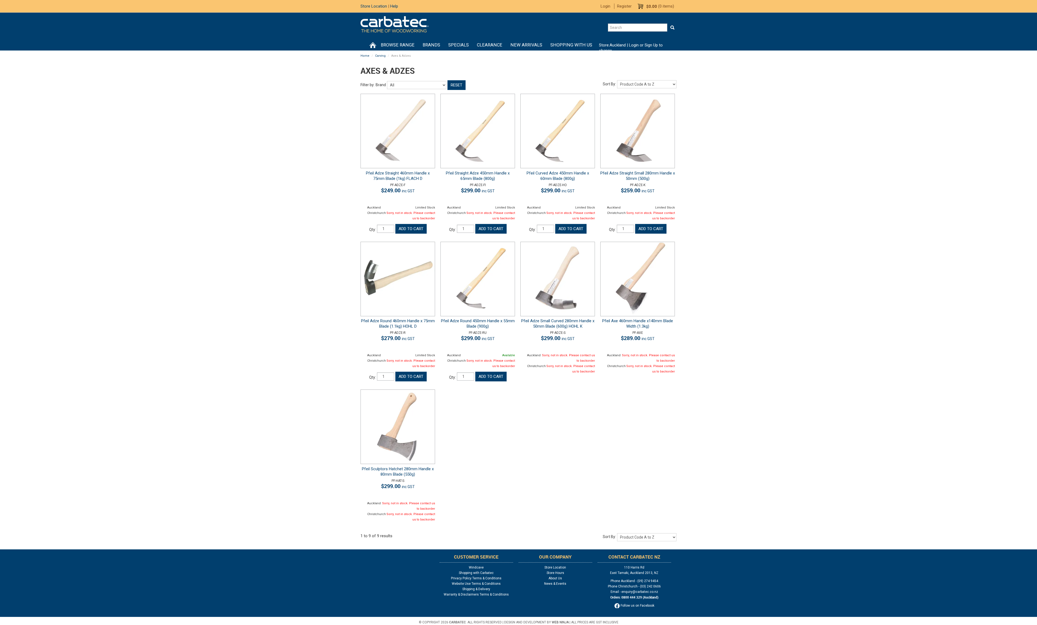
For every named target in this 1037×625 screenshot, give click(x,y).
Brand (381, 85)
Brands (431, 45)
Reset (456, 85)
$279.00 (398, 338)
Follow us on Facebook (637, 605)
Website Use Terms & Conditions (476, 584)
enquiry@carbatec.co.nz (639, 592)
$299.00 (478, 190)
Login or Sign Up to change (631, 48)
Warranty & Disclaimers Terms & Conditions (476, 594)
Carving (380, 56)
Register (624, 6)
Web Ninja (560, 622)
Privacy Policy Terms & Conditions (476, 578)
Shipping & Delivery (476, 589)
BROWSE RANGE (398, 45)
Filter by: (368, 85)
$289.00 (638, 338)
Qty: (372, 229)
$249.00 (398, 190)
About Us (555, 578)
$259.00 (638, 190)
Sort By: (609, 84)
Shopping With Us (571, 45)
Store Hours (555, 573)
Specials (458, 45)
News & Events (555, 584)
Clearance (489, 45)
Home (373, 45)
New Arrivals (526, 45)
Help (394, 6)
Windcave (476, 567)
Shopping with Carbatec (476, 573)
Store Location (374, 6)
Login (605, 6)
